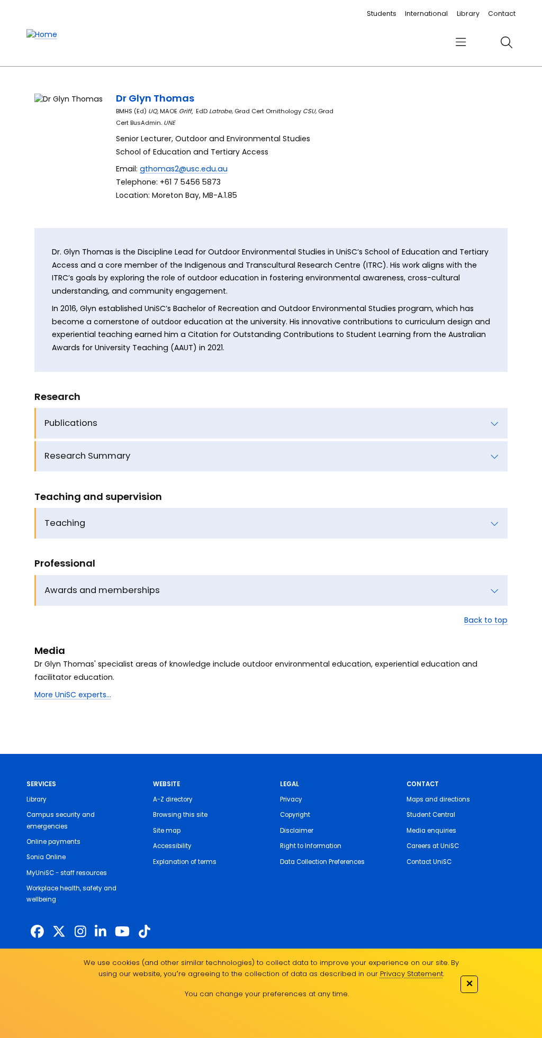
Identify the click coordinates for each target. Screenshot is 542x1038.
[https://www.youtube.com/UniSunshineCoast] (122, 931)
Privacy (291, 799)
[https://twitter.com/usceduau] (59, 931)
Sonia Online (46, 857)
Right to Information (310, 846)
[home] (41, 34)
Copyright (295, 815)
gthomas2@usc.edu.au (184, 168)
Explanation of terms (184, 862)
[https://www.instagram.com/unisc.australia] (80, 931)
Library (468, 13)
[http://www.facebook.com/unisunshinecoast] (37, 931)
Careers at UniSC (432, 846)
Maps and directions (438, 799)
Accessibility (172, 846)
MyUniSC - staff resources (66, 873)
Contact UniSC (428, 862)
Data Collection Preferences (322, 862)
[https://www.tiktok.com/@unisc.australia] (144, 931)
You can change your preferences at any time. (267, 994)
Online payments (53, 841)
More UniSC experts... (72, 694)
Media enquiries (431, 830)
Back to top (486, 620)
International (426, 13)
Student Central (430, 815)
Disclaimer (296, 830)
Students (381, 13)
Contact (502, 13)
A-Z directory (173, 799)
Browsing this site (180, 815)
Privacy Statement (411, 974)
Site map (166, 830)
